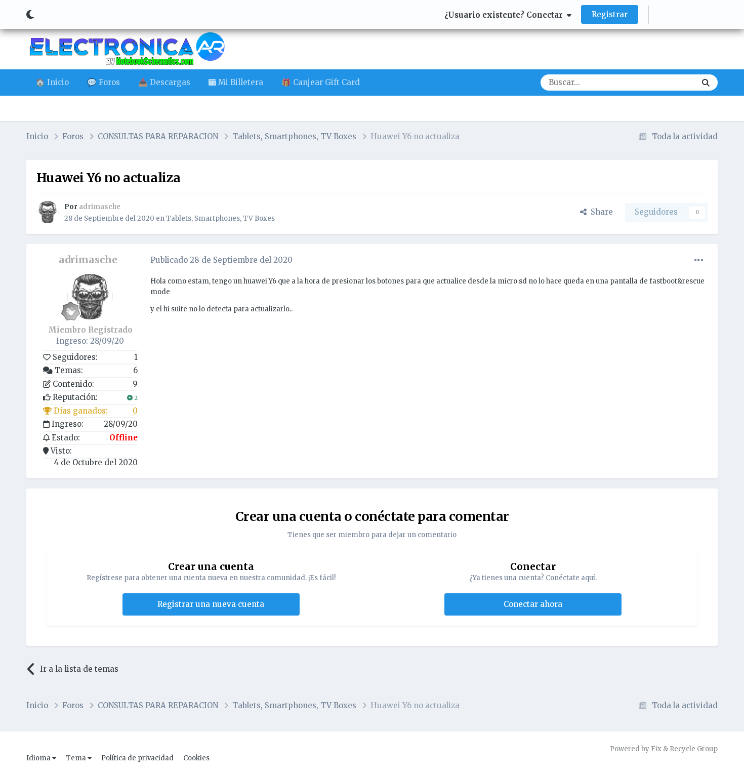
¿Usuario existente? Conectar (505, 15)
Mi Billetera (239, 82)
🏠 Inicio (52, 82)
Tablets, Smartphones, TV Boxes (220, 218)
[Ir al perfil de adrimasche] (47, 212)
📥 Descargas (164, 82)
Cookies (196, 758)
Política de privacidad (137, 758)
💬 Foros (103, 82)
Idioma (39, 758)
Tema (77, 758)
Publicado (221, 260)
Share (600, 212)
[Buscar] (706, 82)
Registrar (610, 14)
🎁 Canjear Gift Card (320, 82)
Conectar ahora (533, 604)
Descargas (663, 82)
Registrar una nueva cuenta (210, 604)
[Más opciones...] (699, 260)
